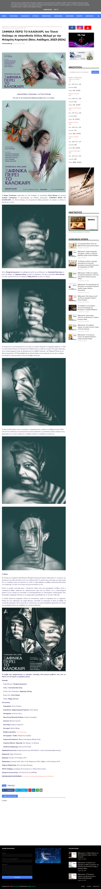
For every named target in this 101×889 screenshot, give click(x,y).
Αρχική (83, 886)
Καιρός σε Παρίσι (74, 93)
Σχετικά (89, 886)
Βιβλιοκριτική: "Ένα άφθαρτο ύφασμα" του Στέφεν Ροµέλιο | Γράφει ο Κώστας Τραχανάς (88, 327)
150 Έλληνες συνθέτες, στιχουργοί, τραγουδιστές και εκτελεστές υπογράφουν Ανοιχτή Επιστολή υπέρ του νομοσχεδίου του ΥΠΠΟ (88, 264)
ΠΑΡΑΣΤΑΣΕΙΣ (13, 26)
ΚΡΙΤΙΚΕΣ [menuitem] (35, 16)
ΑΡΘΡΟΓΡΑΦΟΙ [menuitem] (7, 20)
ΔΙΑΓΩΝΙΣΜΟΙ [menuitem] (70, 16)
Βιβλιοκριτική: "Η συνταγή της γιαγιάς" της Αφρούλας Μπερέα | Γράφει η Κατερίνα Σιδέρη (87, 336)
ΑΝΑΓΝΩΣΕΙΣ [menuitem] (89, 16)
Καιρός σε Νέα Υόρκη (75, 108)
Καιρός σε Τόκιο (73, 122)
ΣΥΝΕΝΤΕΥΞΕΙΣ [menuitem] (46, 16)
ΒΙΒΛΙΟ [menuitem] (4, 16)
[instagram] (80, 28)
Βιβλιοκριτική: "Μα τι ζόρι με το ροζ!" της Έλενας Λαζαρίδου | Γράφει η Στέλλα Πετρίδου (88, 298)
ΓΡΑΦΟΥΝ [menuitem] (79, 16)
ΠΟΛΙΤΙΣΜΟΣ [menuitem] (14, 16)
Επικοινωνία (96, 886)
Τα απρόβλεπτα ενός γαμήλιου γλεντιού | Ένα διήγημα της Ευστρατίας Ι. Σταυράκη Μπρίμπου (87, 307)
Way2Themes (16, 886)
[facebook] (72, 28)
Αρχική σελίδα (5, 26)
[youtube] (87, 28)
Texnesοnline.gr (7, 43)
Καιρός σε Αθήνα (74, 137)
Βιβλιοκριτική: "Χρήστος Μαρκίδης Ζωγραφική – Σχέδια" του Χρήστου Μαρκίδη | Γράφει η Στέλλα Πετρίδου (88, 253)
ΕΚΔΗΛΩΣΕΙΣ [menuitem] (25, 16)
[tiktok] (95, 28)
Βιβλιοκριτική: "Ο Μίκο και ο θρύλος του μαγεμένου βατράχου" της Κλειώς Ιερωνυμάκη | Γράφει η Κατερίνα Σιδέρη (88, 275)
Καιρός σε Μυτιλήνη (74, 151)
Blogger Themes (31, 886)
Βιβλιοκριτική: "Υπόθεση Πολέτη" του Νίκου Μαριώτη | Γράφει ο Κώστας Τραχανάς (88, 855)
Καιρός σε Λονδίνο (74, 79)
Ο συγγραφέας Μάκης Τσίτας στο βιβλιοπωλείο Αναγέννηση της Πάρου (88, 244)
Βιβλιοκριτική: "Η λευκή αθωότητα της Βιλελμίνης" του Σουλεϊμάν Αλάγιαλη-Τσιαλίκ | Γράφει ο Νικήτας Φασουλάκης (88, 287)
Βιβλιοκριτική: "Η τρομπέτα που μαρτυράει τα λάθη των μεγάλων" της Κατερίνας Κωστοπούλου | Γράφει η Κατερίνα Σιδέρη (88, 865)
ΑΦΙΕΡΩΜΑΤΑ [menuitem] (58, 16)
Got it (56, 9)
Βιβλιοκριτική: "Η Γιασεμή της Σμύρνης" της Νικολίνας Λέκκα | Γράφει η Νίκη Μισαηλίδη (87, 876)
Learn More (47, 9)
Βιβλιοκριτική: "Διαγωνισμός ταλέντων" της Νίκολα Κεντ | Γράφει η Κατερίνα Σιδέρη (88, 317)
